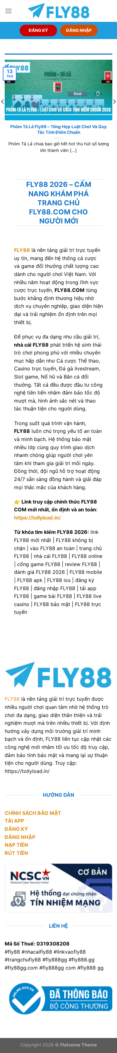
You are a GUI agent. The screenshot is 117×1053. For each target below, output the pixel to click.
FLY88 (12, 699)
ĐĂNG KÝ (38, 30)
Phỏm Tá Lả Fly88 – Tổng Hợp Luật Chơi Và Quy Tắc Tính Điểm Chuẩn (58, 129)
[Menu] (8, 10)
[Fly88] (58, 10)
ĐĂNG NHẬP (79, 30)
